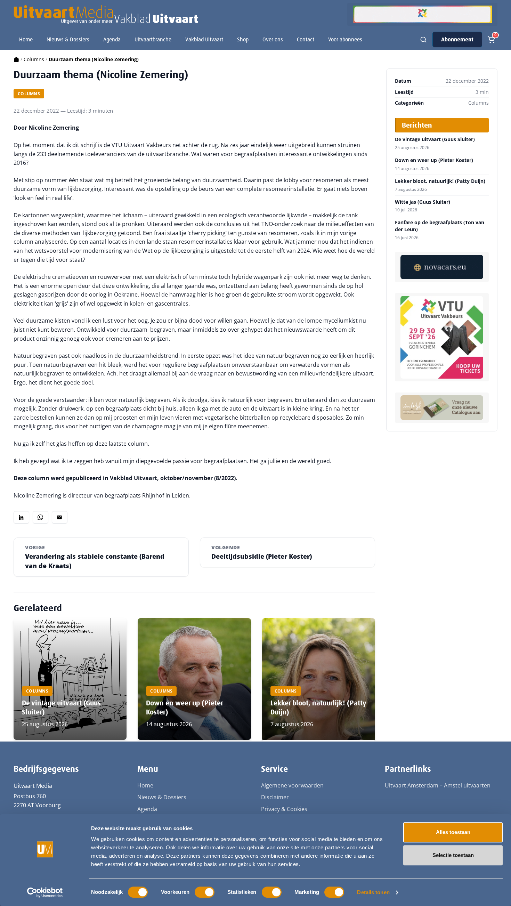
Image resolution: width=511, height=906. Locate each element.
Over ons (272, 39)
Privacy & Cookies (284, 809)
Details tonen (373, 892)
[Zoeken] (423, 39)
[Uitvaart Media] (106, 14)
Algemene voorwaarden (292, 785)
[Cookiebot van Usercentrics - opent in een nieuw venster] (45, 892)
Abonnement (457, 39)
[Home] (16, 59)
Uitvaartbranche (153, 39)
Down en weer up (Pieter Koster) (434, 160)
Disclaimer (275, 797)
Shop (243, 39)
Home (26, 39)
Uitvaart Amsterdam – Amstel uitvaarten (437, 785)
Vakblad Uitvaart (204, 39)
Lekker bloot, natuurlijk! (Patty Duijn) (440, 181)
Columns (34, 59)
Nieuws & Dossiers (68, 39)
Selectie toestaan (453, 855)
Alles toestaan (453, 832)
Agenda (112, 39)
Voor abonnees (345, 39)
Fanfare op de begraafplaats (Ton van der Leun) (439, 226)
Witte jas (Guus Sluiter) (422, 202)
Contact (305, 39)
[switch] (204, 892)
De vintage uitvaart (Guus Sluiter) (435, 139)
